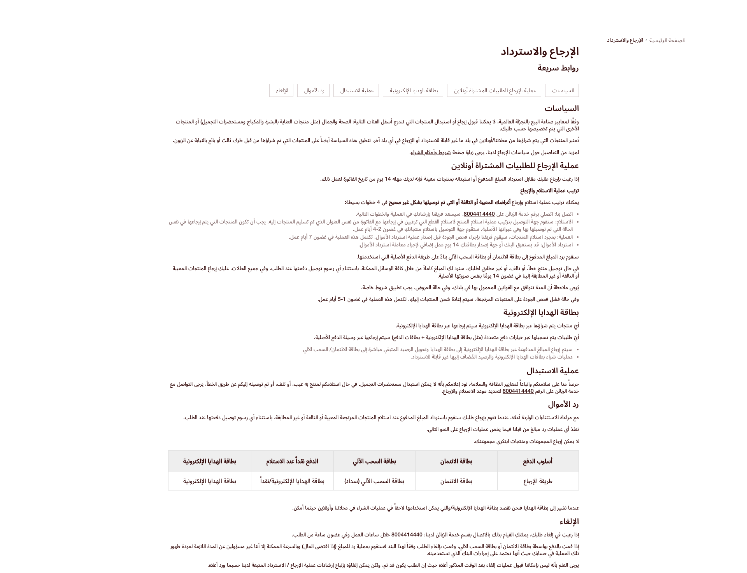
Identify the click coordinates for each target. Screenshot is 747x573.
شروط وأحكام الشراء (431, 152)
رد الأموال (314, 90)
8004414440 (479, 214)
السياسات (563, 90)
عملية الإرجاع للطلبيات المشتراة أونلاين (495, 90)
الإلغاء (282, 90)
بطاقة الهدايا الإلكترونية (414, 90)
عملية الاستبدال (357, 90)
